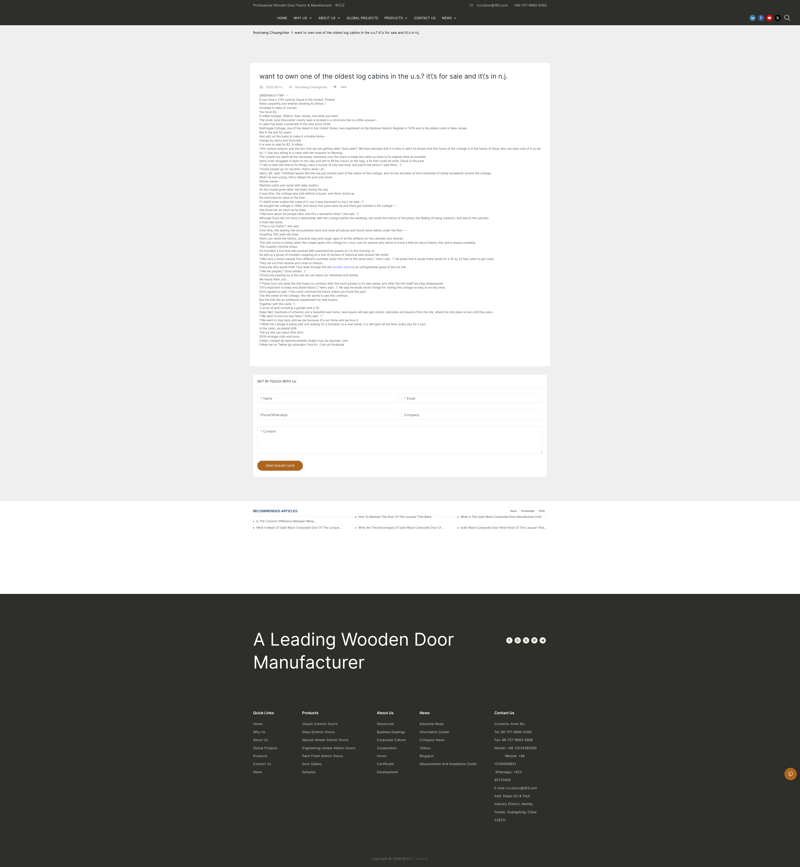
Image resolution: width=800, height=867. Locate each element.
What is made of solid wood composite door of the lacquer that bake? (299, 527)
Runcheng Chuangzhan (271, 32)
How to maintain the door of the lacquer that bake (394, 516)
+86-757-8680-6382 (530, 5)
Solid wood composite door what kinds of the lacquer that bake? (504, 527)
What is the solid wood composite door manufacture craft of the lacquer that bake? (504, 516)
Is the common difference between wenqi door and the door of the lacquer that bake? (286, 521)
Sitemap (421, 859)
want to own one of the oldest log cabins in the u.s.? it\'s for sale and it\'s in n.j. (357, 32)
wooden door (341, 267)
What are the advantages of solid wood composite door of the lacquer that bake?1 (401, 527)
